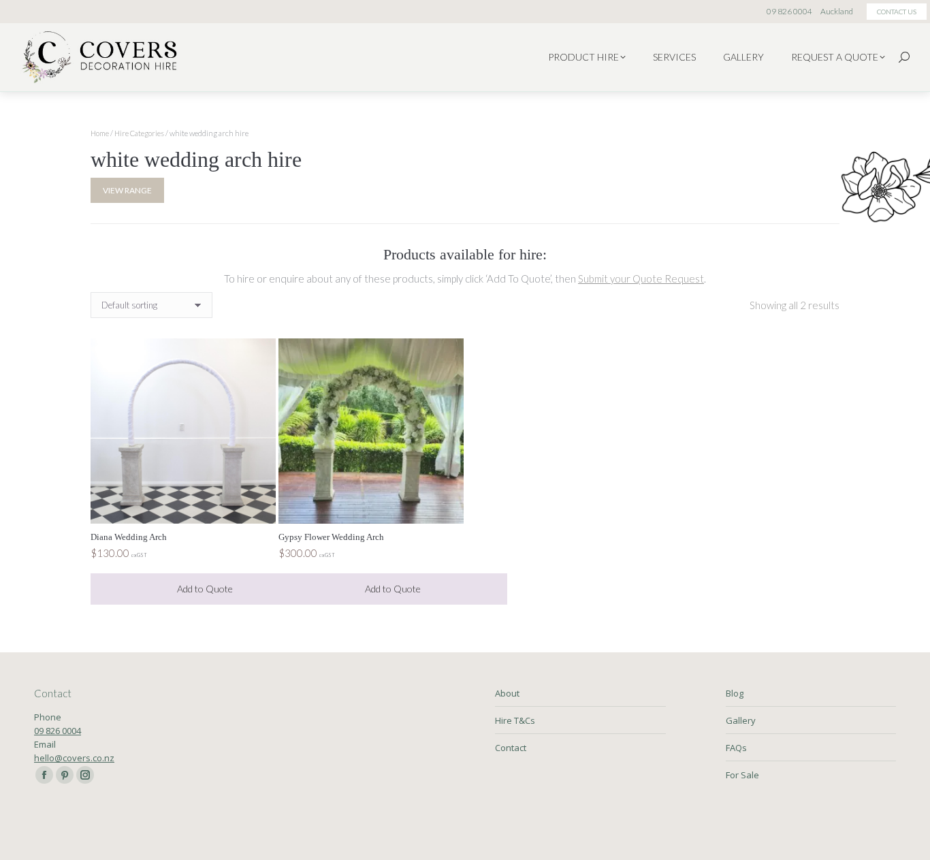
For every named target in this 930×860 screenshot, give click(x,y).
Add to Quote (205, 588)
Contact (510, 748)
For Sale (742, 775)
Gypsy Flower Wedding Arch (331, 537)
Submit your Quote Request (641, 278)
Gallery (741, 720)
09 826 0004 (57, 730)
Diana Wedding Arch (129, 537)
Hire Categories (139, 133)
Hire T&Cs (515, 720)
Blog (734, 693)
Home (100, 133)
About (507, 693)
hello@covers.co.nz (74, 758)
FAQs (736, 748)
